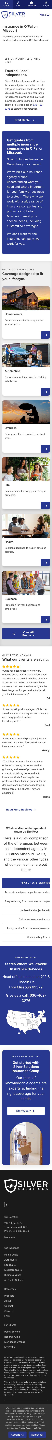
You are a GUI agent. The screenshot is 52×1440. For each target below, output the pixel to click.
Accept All (17, 1434)
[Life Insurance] (26, 483)
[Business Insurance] (26, 597)
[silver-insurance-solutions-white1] (26, 1180)
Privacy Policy (25, 1428)
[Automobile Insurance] (26, 369)
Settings (38, 1428)
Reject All (37, 1434)
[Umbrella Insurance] (26, 426)
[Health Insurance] (26, 540)
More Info (9, 1237)
